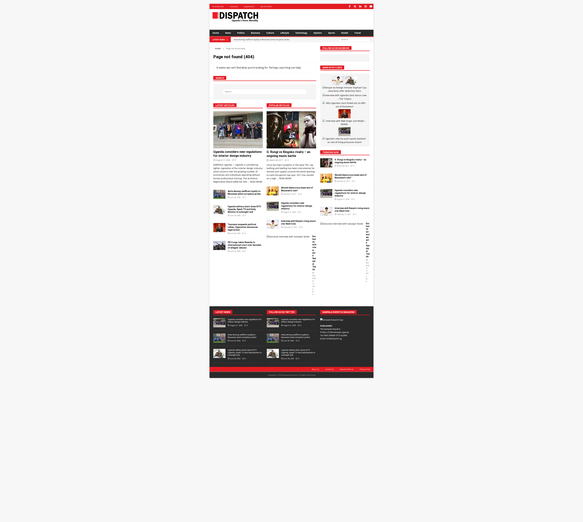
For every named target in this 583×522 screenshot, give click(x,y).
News (228, 32)
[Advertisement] (321, 19)
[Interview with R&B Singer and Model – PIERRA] (344, 122)
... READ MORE (255, 181)
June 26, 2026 (235, 233)
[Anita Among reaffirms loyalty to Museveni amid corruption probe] (219, 194)
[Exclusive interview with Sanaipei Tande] (288, 236)
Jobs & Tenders (266, 6)
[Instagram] (365, 6)
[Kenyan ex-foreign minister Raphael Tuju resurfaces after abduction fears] (344, 89)
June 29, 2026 (235, 197)
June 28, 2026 (235, 215)
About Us (315, 369)
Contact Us (329, 369)
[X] (355, 6)
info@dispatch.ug (334, 338)
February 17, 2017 (290, 227)
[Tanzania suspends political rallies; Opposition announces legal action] (219, 227)
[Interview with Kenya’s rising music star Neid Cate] (273, 224)
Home (216, 32)
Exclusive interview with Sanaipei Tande (314, 253)
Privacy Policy (365, 369)
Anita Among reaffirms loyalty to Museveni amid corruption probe (242, 336)
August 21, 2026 (223, 160)
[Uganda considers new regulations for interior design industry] (238, 129)
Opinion (318, 32)
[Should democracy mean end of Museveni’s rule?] (273, 190)
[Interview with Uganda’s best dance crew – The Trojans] (344, 97)
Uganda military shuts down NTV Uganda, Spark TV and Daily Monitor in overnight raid (244, 209)
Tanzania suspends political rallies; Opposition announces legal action (243, 227)
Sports (331, 32)
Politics (241, 32)
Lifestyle (284, 32)
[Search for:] (354, 39)
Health (344, 32)
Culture (270, 32)
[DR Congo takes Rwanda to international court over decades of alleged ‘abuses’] (219, 245)
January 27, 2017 (289, 194)
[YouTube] (370, 6)
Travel (357, 32)
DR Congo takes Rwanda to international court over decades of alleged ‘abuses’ (244, 245)
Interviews (234, 6)
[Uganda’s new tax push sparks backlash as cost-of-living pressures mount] (344, 140)
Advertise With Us (347, 369)
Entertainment (218, 6)
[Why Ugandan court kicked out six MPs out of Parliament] (344, 104)
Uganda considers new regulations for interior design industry (296, 206)
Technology (301, 32)
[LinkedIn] (360, 6)
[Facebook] (349, 6)
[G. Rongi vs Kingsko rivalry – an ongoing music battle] (291, 129)
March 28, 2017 (276, 160)
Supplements (249, 6)
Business (255, 32)
